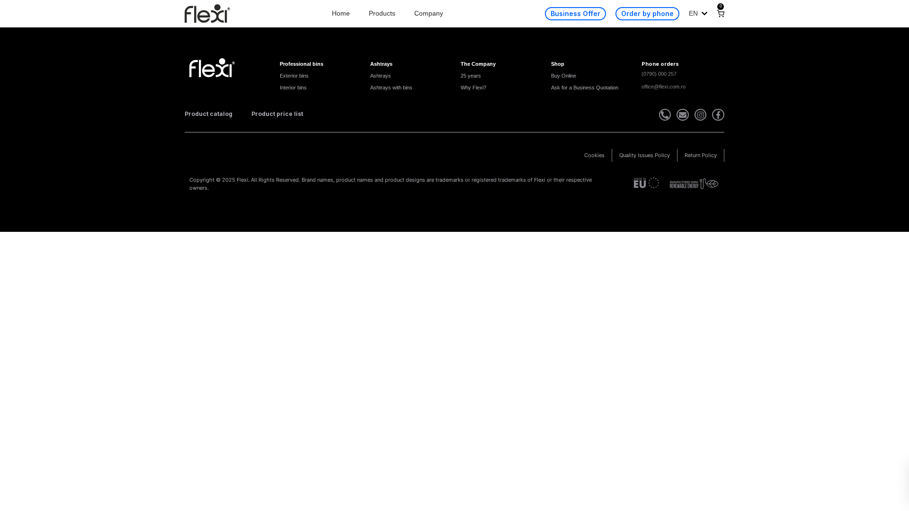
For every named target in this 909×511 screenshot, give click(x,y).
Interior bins (293, 87)
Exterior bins (294, 76)
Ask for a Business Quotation (584, 87)
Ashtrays (380, 76)
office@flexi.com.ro (664, 86)
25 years (471, 76)
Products (382, 13)
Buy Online (563, 76)
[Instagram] (701, 115)
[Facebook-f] (718, 115)
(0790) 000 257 (659, 74)
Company (428, 13)
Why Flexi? (473, 87)
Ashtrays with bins (391, 87)
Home (341, 13)
